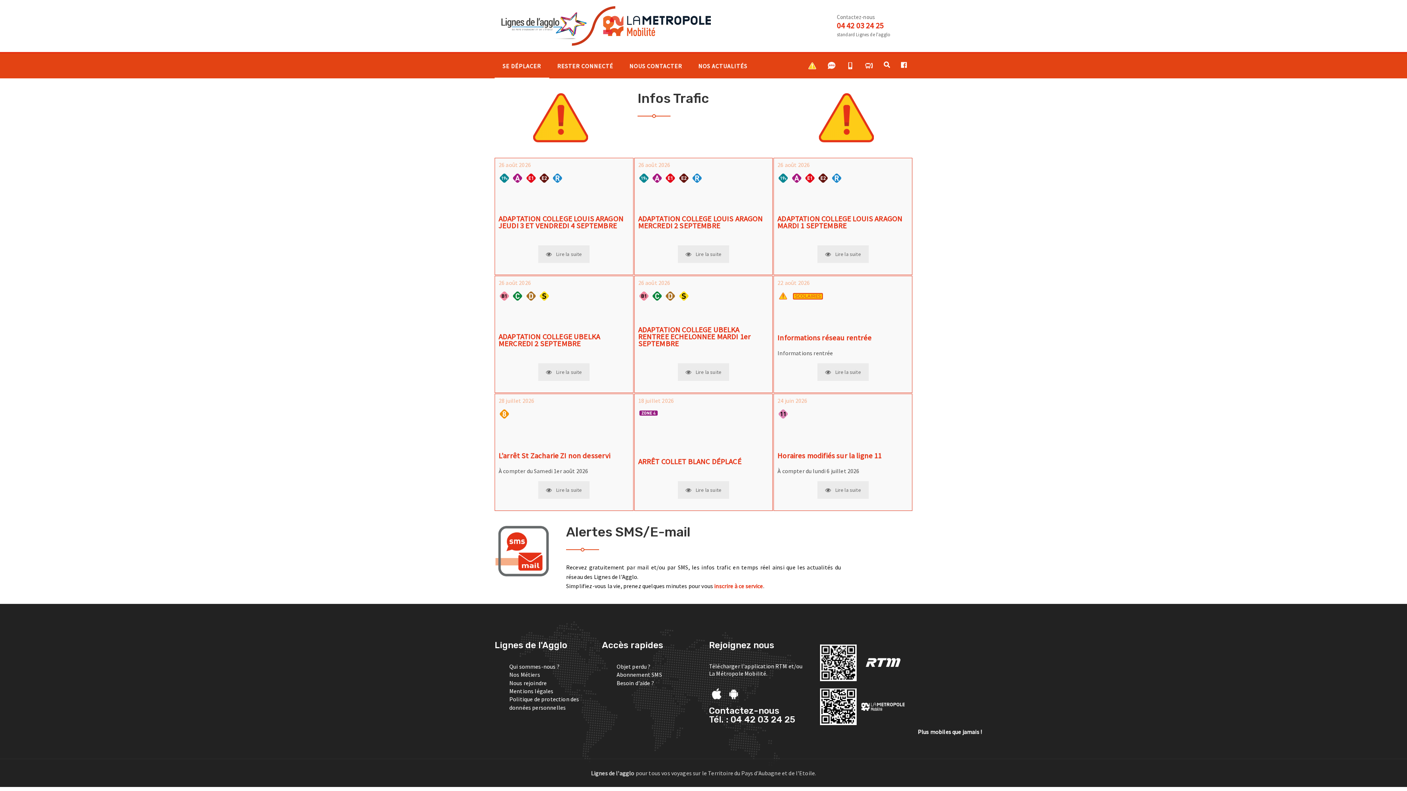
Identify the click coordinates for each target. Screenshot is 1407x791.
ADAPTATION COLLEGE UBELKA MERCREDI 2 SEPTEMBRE (549, 340)
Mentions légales (531, 691)
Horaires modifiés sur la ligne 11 (830, 455)
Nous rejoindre (528, 683)
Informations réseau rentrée (825, 337)
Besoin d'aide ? (635, 683)
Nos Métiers (524, 674)
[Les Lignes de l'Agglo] (604, 25)
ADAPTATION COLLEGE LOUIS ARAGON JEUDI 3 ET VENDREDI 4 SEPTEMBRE (561, 222)
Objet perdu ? (634, 666)
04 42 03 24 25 (860, 25)
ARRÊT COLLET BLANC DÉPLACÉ (690, 461)
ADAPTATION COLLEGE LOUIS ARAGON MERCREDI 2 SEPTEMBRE (700, 222)
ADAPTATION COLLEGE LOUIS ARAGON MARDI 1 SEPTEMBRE (840, 222)
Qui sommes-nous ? (534, 666)
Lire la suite (569, 254)
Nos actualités (722, 66)
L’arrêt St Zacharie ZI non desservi (555, 455)
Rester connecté (585, 66)
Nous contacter (655, 66)
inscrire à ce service (738, 586)
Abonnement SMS (639, 674)
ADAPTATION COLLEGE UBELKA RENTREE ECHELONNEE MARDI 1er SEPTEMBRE (694, 336)
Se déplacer (522, 66)
